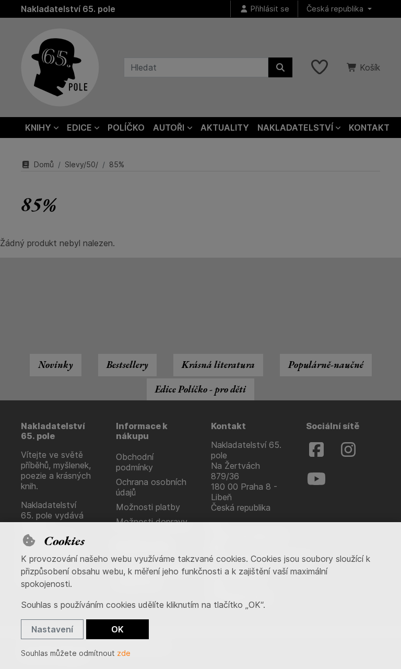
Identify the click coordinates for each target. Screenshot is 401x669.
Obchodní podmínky (135, 462)
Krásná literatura (218, 365)
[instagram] (348, 450)
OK (117, 629)
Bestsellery (127, 365)
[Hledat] (280, 67)
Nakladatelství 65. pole (68, 9)
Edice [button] (79, 127)
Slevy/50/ (81, 164)
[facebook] (316, 450)
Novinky (55, 365)
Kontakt (369, 127)
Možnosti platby (148, 507)
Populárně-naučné (325, 365)
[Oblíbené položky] (319, 67)
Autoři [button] (168, 127)
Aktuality (224, 127)
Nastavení (52, 629)
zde (124, 653)
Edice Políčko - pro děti (200, 389)
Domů (44, 164)
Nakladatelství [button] (295, 127)
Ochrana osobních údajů (151, 487)
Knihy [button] (38, 127)
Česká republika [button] (335, 8)
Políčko (126, 127)
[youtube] (316, 479)
